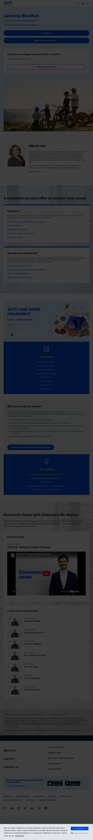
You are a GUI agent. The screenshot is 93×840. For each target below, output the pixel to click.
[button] (79, 833)
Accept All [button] (80, 829)
